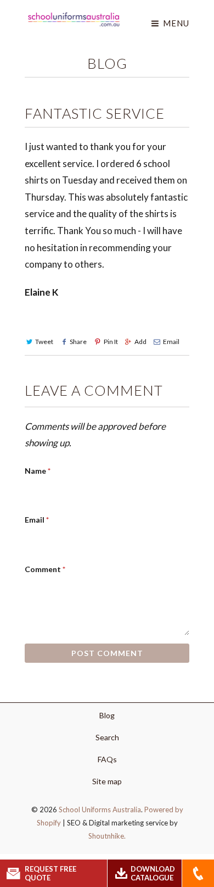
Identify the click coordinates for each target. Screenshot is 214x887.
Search (107, 737)
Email (171, 341)
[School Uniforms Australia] (74, 19)
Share (78, 341)
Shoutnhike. (107, 835)
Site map (107, 781)
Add (140, 341)
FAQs (107, 759)
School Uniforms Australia (100, 809)
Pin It (110, 341)
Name (37, 470)
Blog (107, 63)
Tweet (44, 341)
